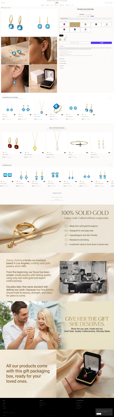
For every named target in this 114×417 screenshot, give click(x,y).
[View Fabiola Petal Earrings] (101, 143)
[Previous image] (3, 108)
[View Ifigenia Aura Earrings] (39, 174)
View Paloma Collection (57, 130)
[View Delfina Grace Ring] (57, 108)
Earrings (4, 402)
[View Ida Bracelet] (79, 143)
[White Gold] (62, 40)
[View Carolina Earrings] (25, 108)
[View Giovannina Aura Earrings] (23, 174)
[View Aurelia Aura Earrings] (55, 174)
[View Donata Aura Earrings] (12, 143)
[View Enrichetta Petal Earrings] (73, 108)
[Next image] (16, 108)
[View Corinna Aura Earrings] (7, 174)
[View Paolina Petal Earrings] (71, 174)
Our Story (41, 402)
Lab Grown (4, 408)
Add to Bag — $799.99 (75, 42)
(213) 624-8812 (12, 412)
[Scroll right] (111, 98)
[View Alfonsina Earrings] (9, 108)
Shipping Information (79, 402)
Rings (3, 405)
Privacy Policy (78, 405)
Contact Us (41, 405)
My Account (78, 408)
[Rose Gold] (65, 40)
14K (31, 114)
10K (14, 114)
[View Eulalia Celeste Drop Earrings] (102, 174)
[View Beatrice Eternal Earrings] (89, 108)
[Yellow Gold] (60, 40)
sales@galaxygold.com (6, 412)
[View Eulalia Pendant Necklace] (57, 143)
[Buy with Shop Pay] (101, 43)
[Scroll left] (109, 98)
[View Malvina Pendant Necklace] (35, 143)
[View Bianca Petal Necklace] (41, 108)
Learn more (105, 411)
